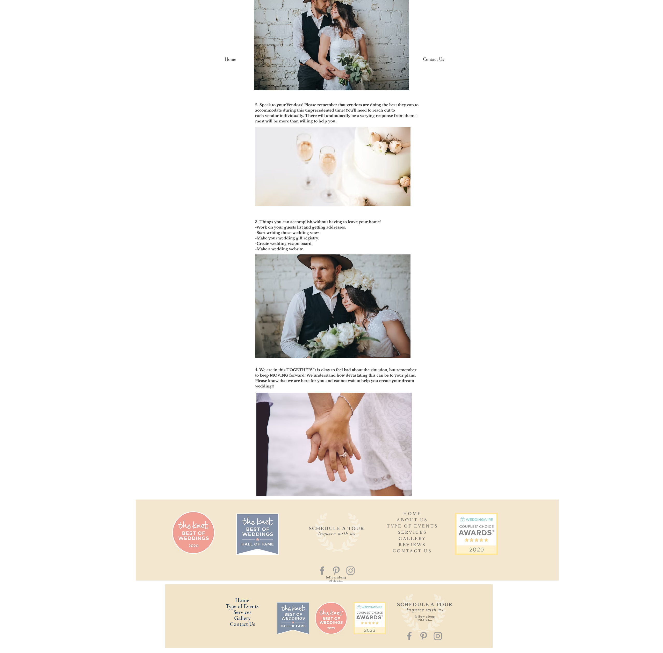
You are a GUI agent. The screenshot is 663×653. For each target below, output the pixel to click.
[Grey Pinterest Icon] (336, 570)
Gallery (242, 618)
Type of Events (242, 606)
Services (242, 612)
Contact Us (242, 624)
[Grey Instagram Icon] (350, 570)
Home (242, 600)
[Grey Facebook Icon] (322, 570)
